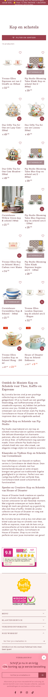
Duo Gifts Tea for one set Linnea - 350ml (34, 127)
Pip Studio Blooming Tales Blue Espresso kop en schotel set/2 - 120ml (35, 219)
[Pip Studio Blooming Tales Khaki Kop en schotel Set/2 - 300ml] (35, 62)
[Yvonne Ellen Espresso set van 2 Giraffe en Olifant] (12, 62)
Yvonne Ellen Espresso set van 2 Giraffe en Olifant (11, 81)
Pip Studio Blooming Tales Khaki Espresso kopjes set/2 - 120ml (35, 265)
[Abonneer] (44, 641)
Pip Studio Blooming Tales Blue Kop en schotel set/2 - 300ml (35, 172)
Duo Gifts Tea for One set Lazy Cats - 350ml (12, 127)
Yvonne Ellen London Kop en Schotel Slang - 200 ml (12, 358)
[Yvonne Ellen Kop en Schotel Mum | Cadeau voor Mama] (12, 246)
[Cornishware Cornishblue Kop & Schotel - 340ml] (12, 292)
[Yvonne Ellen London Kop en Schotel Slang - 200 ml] (12, 339)
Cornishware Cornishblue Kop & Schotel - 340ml (12, 311)
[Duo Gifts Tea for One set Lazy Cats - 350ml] (12, 109)
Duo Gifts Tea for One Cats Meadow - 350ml (12, 171)
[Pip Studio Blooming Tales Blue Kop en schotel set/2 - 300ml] (35, 153)
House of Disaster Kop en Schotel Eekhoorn (34, 357)
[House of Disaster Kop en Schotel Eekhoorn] (35, 339)
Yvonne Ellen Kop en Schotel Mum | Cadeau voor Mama (12, 264)
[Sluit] (44, 657)
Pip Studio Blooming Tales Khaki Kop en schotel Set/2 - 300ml (35, 82)
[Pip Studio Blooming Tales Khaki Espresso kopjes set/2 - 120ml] (35, 246)
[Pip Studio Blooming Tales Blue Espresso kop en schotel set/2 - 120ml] (35, 199)
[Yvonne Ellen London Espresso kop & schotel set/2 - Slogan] (35, 292)
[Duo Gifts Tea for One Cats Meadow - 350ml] (12, 153)
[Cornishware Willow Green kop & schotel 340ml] (12, 199)
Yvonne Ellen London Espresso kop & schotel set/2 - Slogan (35, 312)
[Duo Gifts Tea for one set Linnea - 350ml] (35, 109)
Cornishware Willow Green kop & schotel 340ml (11, 217)
